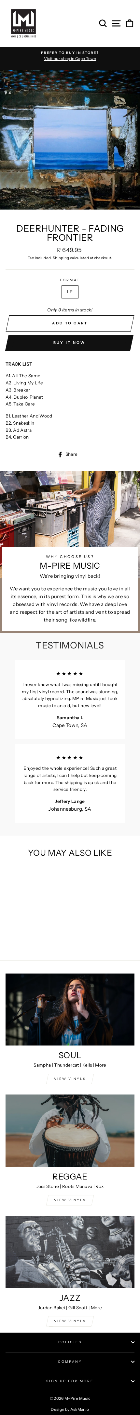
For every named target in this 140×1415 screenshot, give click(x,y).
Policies (70, 1342)
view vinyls (70, 1200)
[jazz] (70, 1252)
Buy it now (69, 342)
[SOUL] (70, 1010)
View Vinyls (70, 1321)
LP (70, 291)
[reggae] (70, 1131)
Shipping (61, 258)
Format (70, 280)
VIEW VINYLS (70, 1079)
